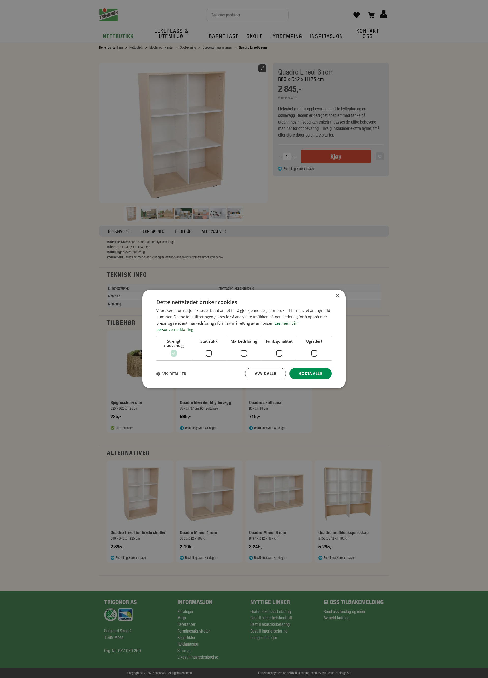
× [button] (337, 296)
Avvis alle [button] (265, 373)
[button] (171, 374)
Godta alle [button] (310, 373)
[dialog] (244, 339)
